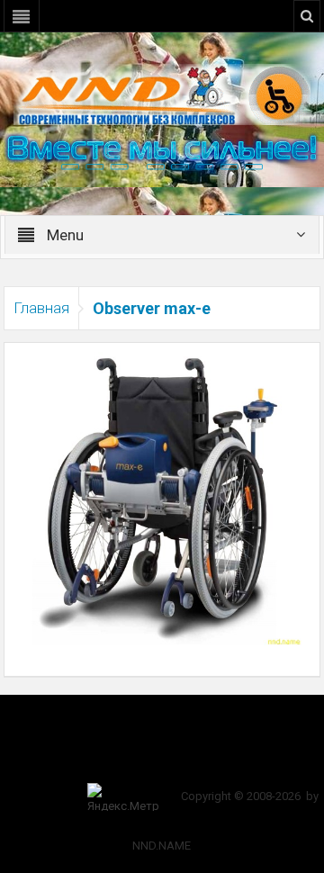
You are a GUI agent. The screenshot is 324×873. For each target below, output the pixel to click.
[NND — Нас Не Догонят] (162, 93)
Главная (41, 308)
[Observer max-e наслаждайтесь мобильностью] (162, 493)
